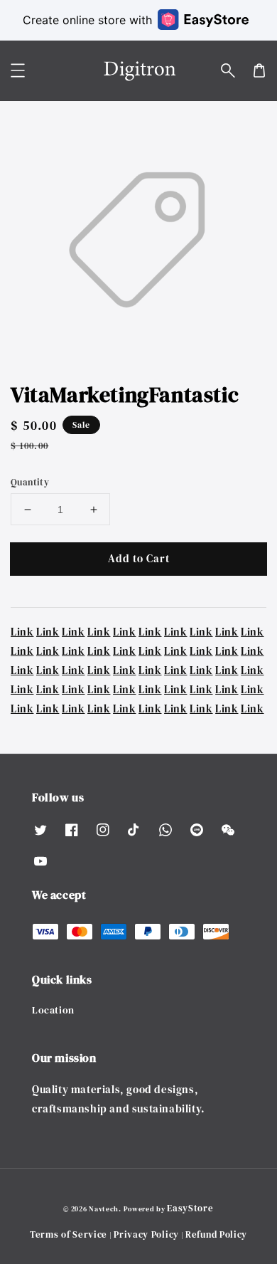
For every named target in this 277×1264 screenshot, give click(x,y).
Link (22, 631)
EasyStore (190, 1208)
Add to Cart (139, 558)
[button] (228, 70)
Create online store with (87, 20)
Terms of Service (68, 1234)
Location (53, 1010)
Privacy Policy (146, 1234)
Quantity (30, 482)
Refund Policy (216, 1234)
